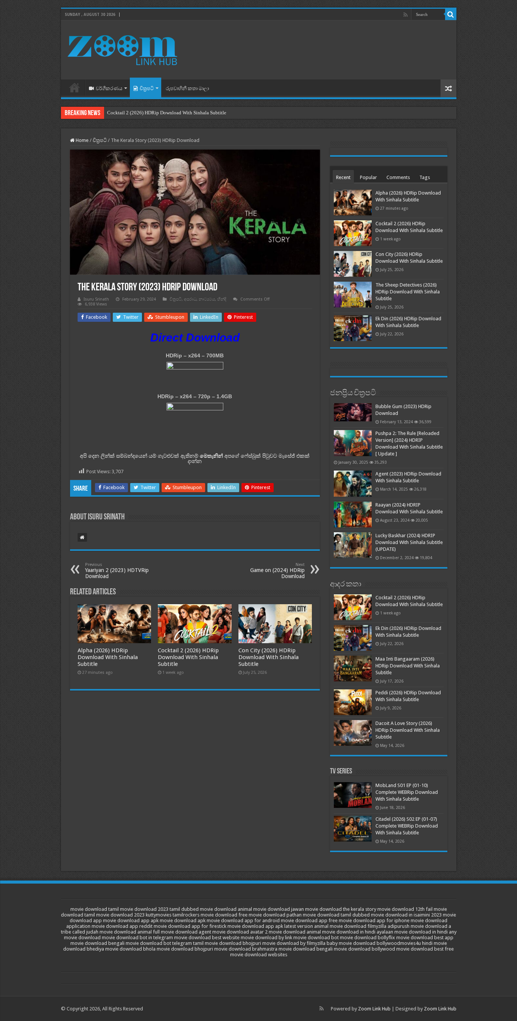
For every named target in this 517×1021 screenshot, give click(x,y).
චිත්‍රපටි (147, 88)
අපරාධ (190, 299)
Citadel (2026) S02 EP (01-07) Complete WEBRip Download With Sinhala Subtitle (406, 826)
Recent (343, 177)
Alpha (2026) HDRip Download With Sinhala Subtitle (108, 657)
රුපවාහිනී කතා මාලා (187, 88)
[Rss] (405, 14)
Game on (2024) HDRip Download (277, 570)
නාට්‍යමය (207, 299)
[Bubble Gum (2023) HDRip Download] (353, 412)
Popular (368, 177)
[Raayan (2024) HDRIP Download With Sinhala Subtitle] (353, 514)
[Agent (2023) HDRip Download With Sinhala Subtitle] (353, 483)
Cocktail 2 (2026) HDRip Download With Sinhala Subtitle (166, 112)
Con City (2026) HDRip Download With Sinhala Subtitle (268, 657)
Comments (398, 177)
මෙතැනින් (211, 456)
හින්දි (221, 299)
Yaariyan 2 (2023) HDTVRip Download (117, 570)
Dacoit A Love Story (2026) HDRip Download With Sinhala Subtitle (407, 730)
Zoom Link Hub (374, 1009)
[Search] (450, 14)
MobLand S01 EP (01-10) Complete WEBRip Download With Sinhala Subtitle (406, 792)
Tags (424, 177)
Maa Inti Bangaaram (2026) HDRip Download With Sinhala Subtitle (407, 665)
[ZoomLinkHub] (123, 48)
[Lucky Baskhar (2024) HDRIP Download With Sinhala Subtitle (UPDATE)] (353, 545)
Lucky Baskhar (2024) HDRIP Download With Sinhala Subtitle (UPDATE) (409, 542)
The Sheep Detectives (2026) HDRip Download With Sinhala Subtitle (407, 291)
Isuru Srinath (96, 299)
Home (74, 87)
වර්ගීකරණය (109, 88)
